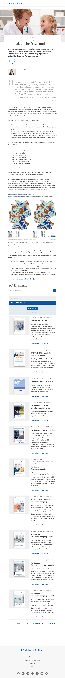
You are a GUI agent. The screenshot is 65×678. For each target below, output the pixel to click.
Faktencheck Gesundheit (14, 7)
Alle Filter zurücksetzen (32, 312)
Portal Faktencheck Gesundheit (24, 279)
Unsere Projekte (5, 7)
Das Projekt (23, 7)
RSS (32, 667)
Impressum (32, 657)
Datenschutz (32, 663)
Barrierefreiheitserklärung (32, 660)
